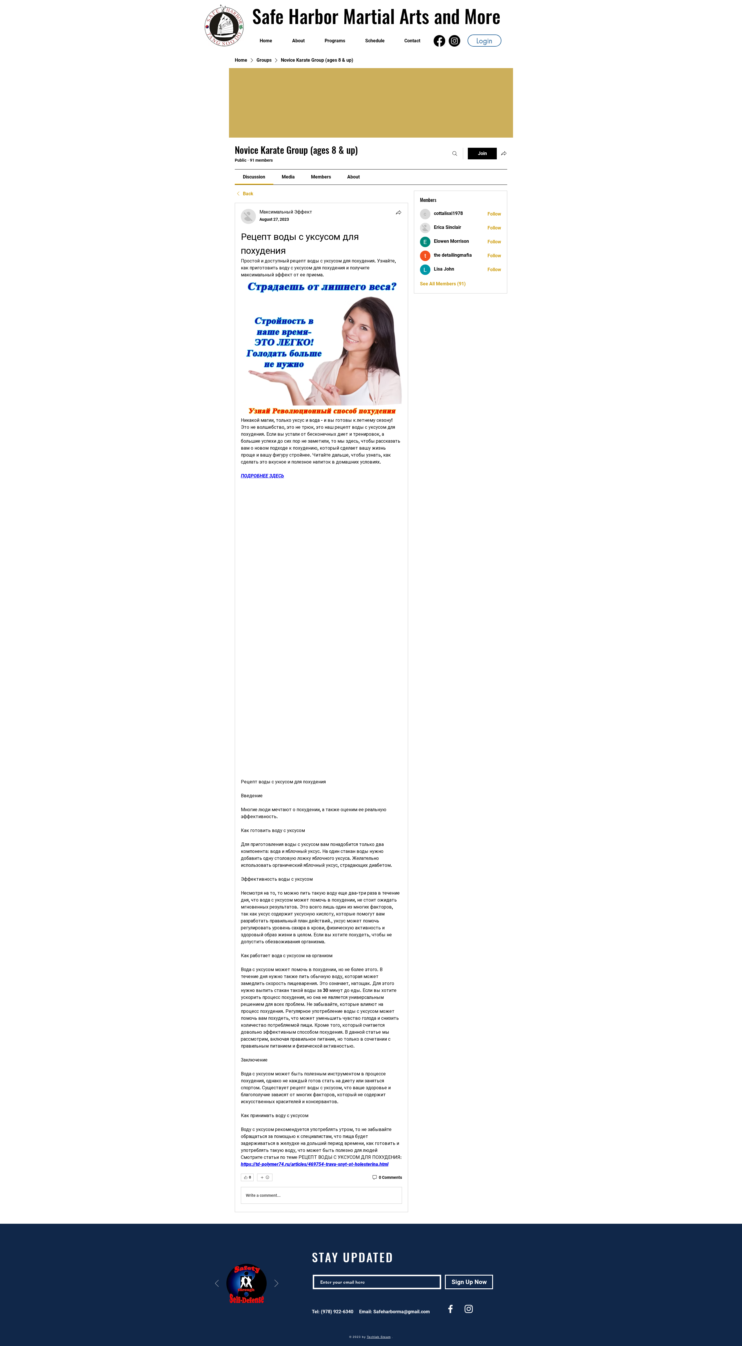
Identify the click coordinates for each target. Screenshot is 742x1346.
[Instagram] (454, 41)
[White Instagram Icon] (468, 1308)
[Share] (398, 212)
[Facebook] (439, 41)
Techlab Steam (379, 1336)
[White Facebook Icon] (450, 1308)
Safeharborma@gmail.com (401, 1311)
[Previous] (217, 1284)
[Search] (454, 153)
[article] (321, 707)
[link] (254, 177)
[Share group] (503, 153)
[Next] (276, 1284)
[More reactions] (264, 1177)
